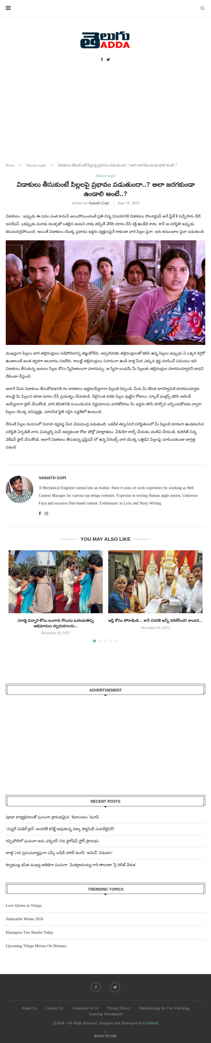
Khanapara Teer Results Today (29, 932)
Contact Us (54, 1008)
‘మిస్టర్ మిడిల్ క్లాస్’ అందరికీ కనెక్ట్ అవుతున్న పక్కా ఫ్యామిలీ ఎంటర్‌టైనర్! (60, 829)
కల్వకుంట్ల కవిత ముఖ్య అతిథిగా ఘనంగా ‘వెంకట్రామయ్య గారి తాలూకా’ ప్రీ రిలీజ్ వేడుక (70, 865)
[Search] (202, 8)
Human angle (36, 165)
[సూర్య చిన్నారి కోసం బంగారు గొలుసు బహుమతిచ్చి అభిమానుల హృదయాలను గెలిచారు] (56, 581)
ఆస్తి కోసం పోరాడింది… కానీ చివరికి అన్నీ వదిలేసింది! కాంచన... (155, 620)
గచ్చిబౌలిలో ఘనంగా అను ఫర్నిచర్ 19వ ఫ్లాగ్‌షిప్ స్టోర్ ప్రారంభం (52, 841)
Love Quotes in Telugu (23, 905)
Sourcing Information (106, 1014)
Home (10, 165)
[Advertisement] (105, 114)
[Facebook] (102, 60)
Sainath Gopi (99, 203)
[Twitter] (108, 60)
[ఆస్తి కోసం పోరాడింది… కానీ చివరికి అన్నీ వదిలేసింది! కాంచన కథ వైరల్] (155, 581)
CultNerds (150, 1023)
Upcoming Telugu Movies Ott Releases (36, 946)
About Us (29, 1008)
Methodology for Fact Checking (164, 1008)
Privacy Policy (118, 1008)
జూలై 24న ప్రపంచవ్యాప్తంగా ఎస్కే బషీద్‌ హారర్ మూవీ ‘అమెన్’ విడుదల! (59, 853)
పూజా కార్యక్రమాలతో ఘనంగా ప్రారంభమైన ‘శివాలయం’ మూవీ (52, 817)
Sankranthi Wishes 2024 (24, 919)
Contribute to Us (85, 1008)
